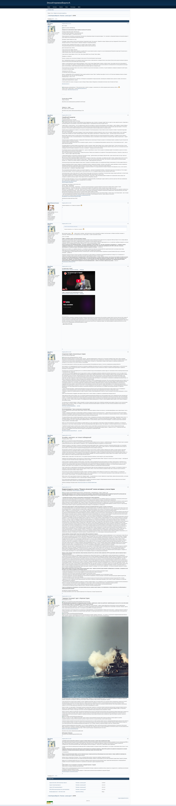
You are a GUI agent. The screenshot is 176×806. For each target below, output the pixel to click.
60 (56, 18)
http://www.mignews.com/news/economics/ (70, 771)
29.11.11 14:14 (68, 266)
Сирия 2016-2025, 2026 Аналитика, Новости (58, 782)
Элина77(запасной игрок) (53, 203)
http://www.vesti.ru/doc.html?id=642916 (69, 181)
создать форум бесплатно (123, 798)
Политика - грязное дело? (66, 15)
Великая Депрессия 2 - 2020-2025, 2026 (57, 791)
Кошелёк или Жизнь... (80, 791)
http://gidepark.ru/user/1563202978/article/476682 (71, 196)
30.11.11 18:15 (68, 435)
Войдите (55, 13)
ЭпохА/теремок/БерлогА (53, 15)
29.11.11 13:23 (68, 115)
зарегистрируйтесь (62, 13)
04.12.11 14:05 (68, 738)
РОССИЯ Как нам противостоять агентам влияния (59, 789)
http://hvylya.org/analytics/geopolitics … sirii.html (71, 405)
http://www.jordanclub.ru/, (82, 88)
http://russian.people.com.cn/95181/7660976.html (87, 482)
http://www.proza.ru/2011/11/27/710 (68, 261)
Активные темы (51, 9)
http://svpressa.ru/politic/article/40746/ (83, 195)
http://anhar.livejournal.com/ (73, 89)
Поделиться (64, 23)
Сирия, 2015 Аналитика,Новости (55, 787)
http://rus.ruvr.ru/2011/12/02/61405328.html (70, 728)
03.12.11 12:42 (68, 596)
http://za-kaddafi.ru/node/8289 (78, 490)
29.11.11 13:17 (68, 23)
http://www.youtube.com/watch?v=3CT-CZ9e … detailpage (73, 293)
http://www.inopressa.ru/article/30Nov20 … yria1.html (72, 430)
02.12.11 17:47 (68, 487)
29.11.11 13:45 (68, 223)
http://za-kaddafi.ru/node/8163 (67, 182)
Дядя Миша (50, 23)
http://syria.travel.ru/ (65, 83)
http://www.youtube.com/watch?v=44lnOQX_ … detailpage (73, 269)
